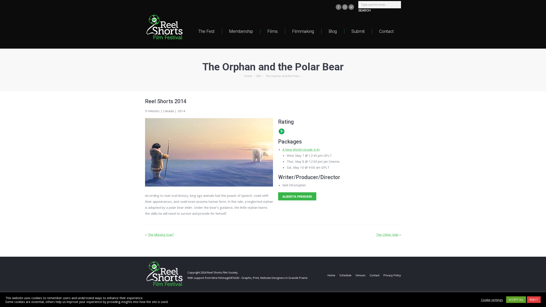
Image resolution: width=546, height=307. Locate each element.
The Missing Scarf (160, 234)
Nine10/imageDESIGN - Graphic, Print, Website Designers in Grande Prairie (260, 278)
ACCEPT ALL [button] (516, 299)
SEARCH (364, 10)
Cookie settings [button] (492, 300)
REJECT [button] (534, 299)
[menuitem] (206, 31)
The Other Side (387, 234)
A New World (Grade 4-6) (301, 149)
